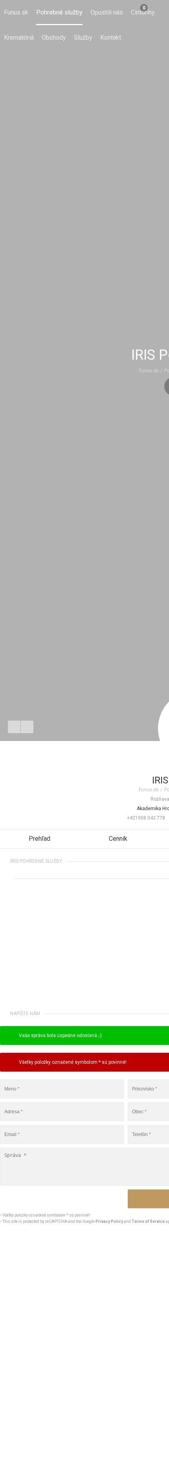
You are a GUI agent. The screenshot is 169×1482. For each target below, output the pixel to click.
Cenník (118, 838)
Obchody (54, 37)
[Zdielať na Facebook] (14, 727)
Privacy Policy (109, 1221)
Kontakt (110, 37)
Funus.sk (16, 12)
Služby (83, 37)
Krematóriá (19, 37)
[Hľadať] (156, 12)
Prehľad (39, 838)
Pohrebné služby (59, 12)
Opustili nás (106, 12)
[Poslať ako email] (27, 727)
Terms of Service (148, 1221)
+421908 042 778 (146, 818)
